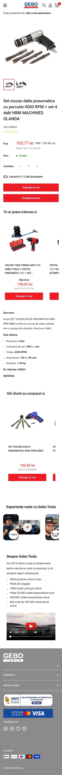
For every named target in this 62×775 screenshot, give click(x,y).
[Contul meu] (50, 5)
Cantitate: (8, 166)
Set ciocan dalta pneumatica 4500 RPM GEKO (25, 448)
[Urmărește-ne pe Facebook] (5, 728)
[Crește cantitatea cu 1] (37, 166)
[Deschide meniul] (5, 5)
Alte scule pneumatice (38, 13)
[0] (57, 5)
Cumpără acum (31, 198)
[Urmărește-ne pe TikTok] (24, 728)
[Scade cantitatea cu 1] (19, 166)
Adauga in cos (31, 187)
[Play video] (27, 527)
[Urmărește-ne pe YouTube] (18, 728)
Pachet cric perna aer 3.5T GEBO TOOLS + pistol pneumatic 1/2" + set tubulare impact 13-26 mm (23, 271)
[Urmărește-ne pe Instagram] (12, 728)
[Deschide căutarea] (44, 5)
